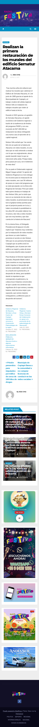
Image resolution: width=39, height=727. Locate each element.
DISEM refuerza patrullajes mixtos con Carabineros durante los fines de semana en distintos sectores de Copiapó (19, 444)
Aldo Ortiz (16, 75)
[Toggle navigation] (35, 28)
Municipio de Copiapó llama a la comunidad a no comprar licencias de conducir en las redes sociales (25, 371)
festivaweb (23, 430)
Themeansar (19, 714)
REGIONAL (6, 42)
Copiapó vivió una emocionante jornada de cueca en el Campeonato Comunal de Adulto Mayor (19, 421)
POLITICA (10, 717)
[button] (30, 29)
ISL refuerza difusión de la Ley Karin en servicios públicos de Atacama (17, 469)
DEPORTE (18, 717)
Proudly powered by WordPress (12, 711)
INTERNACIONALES (14, 720)
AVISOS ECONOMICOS (18, 723)
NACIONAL (26, 720)
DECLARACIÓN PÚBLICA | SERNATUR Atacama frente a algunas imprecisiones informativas (11, 341)
